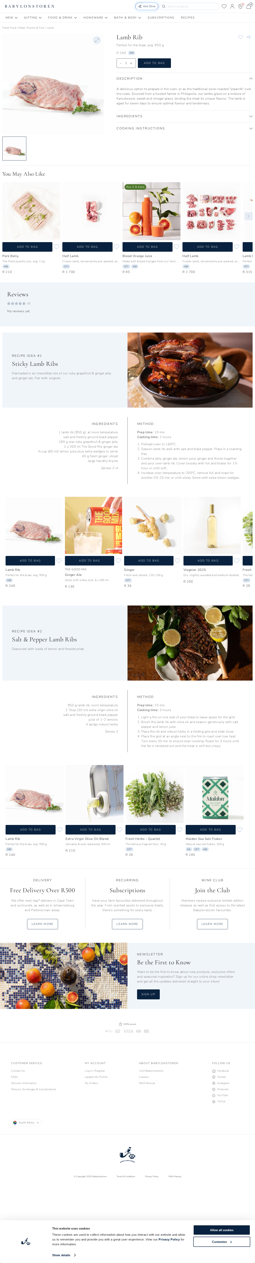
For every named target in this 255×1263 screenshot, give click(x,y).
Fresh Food (9, 28)
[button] (185, 79)
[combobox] (26, 1122)
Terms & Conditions (126, 1176)
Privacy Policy (169, 1239)
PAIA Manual (175, 1176)
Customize (219, 1241)
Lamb (50, 28)
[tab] (11, 18)
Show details (61, 1255)
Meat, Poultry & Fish (31, 28)
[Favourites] (224, 6)
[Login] (232, 6)
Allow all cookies (221, 1230)
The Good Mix (76, 569)
